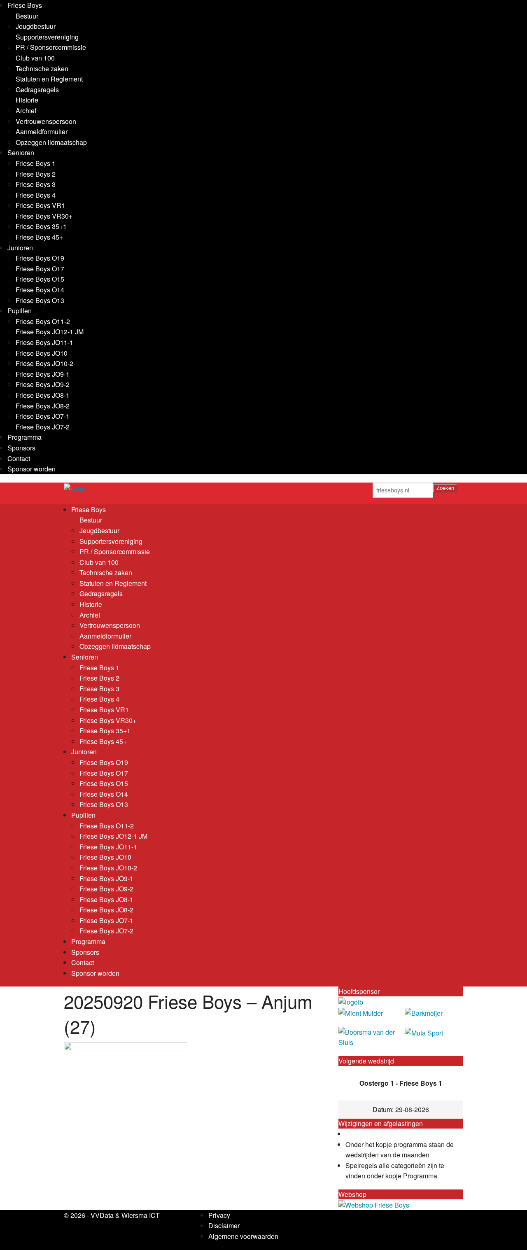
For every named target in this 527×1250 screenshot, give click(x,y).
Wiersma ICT (140, 1215)
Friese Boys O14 (40, 289)
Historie (27, 100)
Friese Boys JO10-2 (44, 363)
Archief (26, 110)
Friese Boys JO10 (42, 353)
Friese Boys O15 (40, 279)
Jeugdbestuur (36, 26)
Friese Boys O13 (40, 300)
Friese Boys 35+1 (41, 226)
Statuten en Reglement (49, 79)
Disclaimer (224, 1225)
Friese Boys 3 (36, 184)
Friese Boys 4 (36, 195)
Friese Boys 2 (36, 174)
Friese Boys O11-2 (43, 321)
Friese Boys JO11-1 (44, 342)
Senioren (20, 152)
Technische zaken (42, 68)
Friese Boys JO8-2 (43, 405)
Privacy (219, 1215)
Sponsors (21, 447)
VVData (102, 1215)
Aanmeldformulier (42, 131)
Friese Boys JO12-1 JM (50, 331)
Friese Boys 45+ (39, 237)
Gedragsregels (37, 89)
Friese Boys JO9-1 (43, 374)
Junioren (20, 247)
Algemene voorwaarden (243, 1236)
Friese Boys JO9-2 (43, 384)
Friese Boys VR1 (40, 205)
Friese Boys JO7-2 (43, 426)
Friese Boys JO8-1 (43, 395)
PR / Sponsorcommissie (51, 47)
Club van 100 (35, 58)
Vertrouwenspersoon (46, 121)
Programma (24, 437)
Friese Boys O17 (40, 268)
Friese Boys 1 (36, 163)
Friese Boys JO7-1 (43, 416)
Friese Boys (24, 5)
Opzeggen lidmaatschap (51, 142)
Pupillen (19, 310)
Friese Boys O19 (40, 258)
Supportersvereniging (47, 37)
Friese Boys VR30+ (44, 216)
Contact (18, 458)
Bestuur (27, 16)
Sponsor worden (31, 468)
